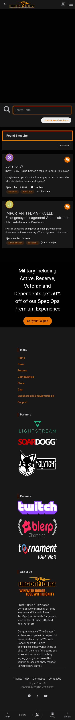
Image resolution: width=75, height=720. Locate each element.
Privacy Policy (21, 678)
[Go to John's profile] (9, 204)
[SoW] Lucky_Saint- (16, 170)
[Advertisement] (37, 48)
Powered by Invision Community (37, 687)
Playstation (37, 222)
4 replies (38, 187)
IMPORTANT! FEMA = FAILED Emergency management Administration (37, 215)
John (8, 222)
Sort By (64, 145)
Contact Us (39, 678)
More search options (57, 120)
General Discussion (58, 170)
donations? (14, 166)
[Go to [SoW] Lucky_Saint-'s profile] (9, 158)
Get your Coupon (37, 321)
